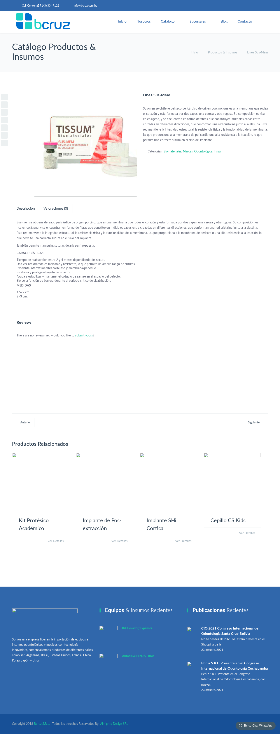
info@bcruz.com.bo (85, 5)
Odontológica (203, 151)
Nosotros (143, 21)
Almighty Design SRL (114, 723)
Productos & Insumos (222, 52)
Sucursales (197, 21)
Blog (224, 21)
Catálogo (168, 21)
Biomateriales (172, 151)
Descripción (25, 208)
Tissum (218, 151)
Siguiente (254, 422)
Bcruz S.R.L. (42, 723)
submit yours (84, 335)
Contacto (245, 21)
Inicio (122, 21)
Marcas (188, 151)
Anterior (25, 422)
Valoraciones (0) (56, 208)
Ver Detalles (55, 541)
